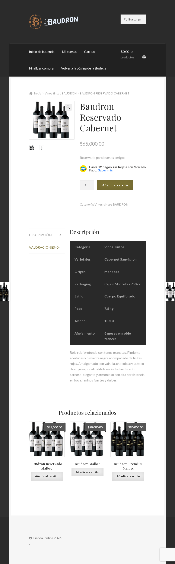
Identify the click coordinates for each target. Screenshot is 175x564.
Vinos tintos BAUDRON (61, 93)
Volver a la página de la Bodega (83, 68)
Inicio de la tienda (41, 51)
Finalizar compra (41, 68)
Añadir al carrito (115, 185)
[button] (68, 107)
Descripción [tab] (40, 235)
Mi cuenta (69, 51)
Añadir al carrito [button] (46, 476)
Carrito (89, 51)
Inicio (37, 93)
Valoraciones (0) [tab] (44, 247)
